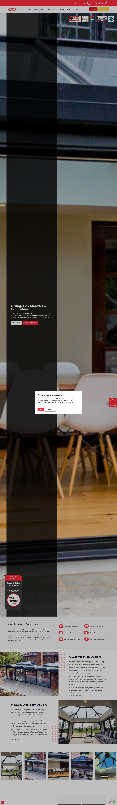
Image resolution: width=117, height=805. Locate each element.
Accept (40, 409)
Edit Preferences (51, 409)
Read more (40, 404)
